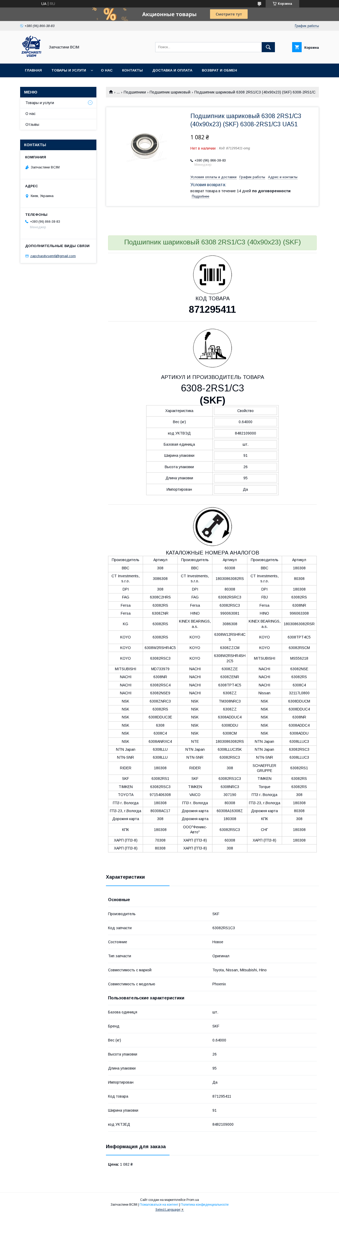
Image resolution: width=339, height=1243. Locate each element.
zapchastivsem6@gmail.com (53, 256)
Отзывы (32, 124)
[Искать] (268, 47)
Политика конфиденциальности (205, 1204)
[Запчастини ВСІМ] (31, 57)
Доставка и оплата (172, 70)
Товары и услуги (68, 70)
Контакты (132, 70)
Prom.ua (192, 1200)
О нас (107, 70)
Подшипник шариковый (170, 92)
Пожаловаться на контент (159, 1204)
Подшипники (135, 92)
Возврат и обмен (219, 70)
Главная (33, 70)
